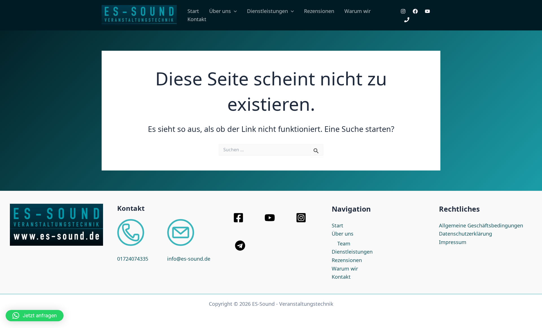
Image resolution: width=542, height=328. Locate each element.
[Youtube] (427, 11)
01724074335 (132, 258)
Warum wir (357, 11)
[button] (234, 11)
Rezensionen (319, 11)
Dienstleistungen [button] (267, 11)
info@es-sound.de (188, 258)
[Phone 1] (406, 19)
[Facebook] (415, 11)
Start (193, 11)
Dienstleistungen (352, 251)
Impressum (452, 242)
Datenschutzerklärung (465, 233)
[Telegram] (240, 246)
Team (343, 243)
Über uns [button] (220, 11)
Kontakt (196, 19)
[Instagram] (403, 11)
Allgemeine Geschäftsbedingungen (481, 225)
